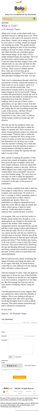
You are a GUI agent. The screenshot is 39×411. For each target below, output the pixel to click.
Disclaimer (29, 391)
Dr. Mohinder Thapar (11, 29)
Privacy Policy (20, 392)
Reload (33, 365)
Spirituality (5, 23)
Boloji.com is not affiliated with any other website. (20, 14)
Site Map (34, 392)
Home (15, 391)
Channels (8, 19)
